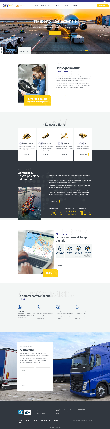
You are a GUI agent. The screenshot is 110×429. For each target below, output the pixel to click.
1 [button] (86, 50)
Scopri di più (55, 33)
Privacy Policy (84, 420)
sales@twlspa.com (23, 51)
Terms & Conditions (76, 420)
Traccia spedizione (103, 5)
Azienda (36, 5)
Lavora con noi (58, 5)
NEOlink (67, 5)
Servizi (43, 5)
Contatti (75, 5)
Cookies (90, 420)
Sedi (49, 5)
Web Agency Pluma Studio (55, 427)
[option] (55, 27)
